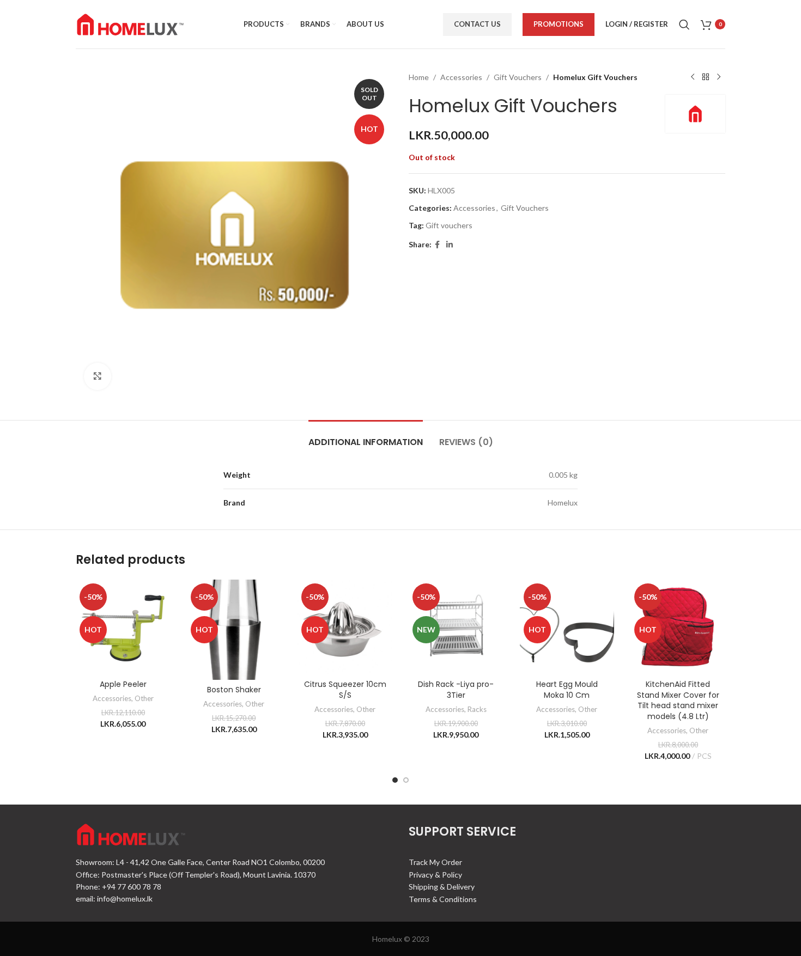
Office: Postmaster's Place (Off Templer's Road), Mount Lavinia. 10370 (195, 874)
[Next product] (718, 77)
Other (144, 698)
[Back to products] (705, 77)
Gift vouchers (449, 225)
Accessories (461, 77)
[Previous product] (692, 77)
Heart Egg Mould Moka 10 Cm (567, 690)
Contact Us (477, 24)
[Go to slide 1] (395, 780)
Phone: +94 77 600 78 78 (118, 886)
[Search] (684, 24)
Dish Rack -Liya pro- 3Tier (456, 690)
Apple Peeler (123, 684)
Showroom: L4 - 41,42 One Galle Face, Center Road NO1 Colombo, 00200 (200, 862)
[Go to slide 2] (406, 780)
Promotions (558, 24)
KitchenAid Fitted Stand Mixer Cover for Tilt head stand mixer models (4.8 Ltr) (678, 700)
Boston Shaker (234, 689)
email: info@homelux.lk (114, 898)
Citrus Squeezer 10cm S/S (345, 690)
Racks (477, 709)
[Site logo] (130, 23)
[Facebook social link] (437, 245)
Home (419, 77)
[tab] (365, 436)
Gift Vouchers (518, 77)
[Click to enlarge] (97, 376)
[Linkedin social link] (449, 245)
